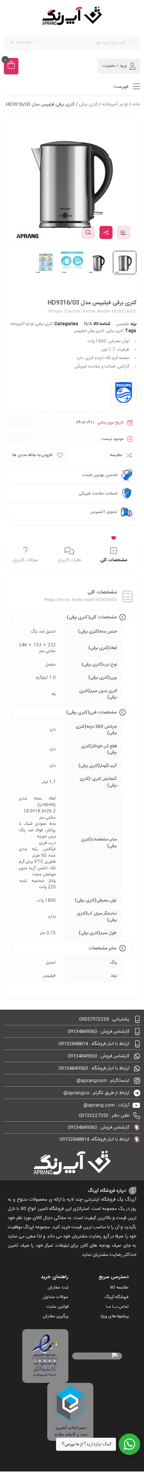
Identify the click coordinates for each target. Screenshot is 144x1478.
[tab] (113, 555)
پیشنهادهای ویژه (115, 1316)
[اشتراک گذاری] (106, 232)
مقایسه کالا (119, 1287)
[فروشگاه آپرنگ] (72, 17)
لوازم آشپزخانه (115, 104)
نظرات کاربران (69, 560)
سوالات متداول (55, 1297)
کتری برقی (88, 104)
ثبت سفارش (58, 1287)
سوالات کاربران (25, 560)
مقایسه (116, 455)
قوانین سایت (57, 1306)
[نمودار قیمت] (124, 232)
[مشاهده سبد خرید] (11, 66)
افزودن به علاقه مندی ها (32, 455)
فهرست (121, 86)
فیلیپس (122, 324)
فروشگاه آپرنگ (116, 1297)
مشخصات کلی (113, 560)
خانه (136, 104)
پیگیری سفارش (55, 1316)
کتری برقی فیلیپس (88, 331)
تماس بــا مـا (117, 1306)
